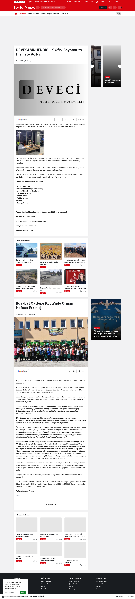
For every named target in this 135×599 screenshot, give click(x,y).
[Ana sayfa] (16, 13)
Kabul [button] (22, 592)
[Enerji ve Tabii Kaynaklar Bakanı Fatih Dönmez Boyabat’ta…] (26, 528)
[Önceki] (26, 2)
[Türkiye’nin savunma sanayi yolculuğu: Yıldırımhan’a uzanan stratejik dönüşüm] (106, 319)
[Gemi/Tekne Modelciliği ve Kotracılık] (106, 66)
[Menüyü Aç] (38, 7)
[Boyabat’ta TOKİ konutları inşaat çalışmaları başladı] (26, 281)
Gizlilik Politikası (9, 592)
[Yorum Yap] (65, 119)
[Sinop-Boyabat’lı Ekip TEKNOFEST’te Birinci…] (51, 554)
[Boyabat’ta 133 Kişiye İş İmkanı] (26, 554)
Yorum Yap (120, 596)
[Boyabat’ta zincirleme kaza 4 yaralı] (51, 281)
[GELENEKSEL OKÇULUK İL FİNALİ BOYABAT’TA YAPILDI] (75, 528)
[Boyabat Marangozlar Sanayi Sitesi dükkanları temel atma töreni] (75, 255)
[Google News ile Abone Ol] (22, 119)
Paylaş (131, 596)
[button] (115, 7)
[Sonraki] (29, 2)
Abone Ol (103, 7)
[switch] (118, 13)
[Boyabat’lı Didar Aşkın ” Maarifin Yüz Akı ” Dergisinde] (75, 281)
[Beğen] (56, 119)
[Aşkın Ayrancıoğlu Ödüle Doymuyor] (51, 255)
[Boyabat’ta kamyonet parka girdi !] (75, 554)
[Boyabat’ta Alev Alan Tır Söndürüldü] (51, 528)
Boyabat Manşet (24, 7)
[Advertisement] (67, 32)
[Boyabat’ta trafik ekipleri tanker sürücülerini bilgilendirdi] (26, 255)
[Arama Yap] (110, 7)
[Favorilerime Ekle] (61, 119)
